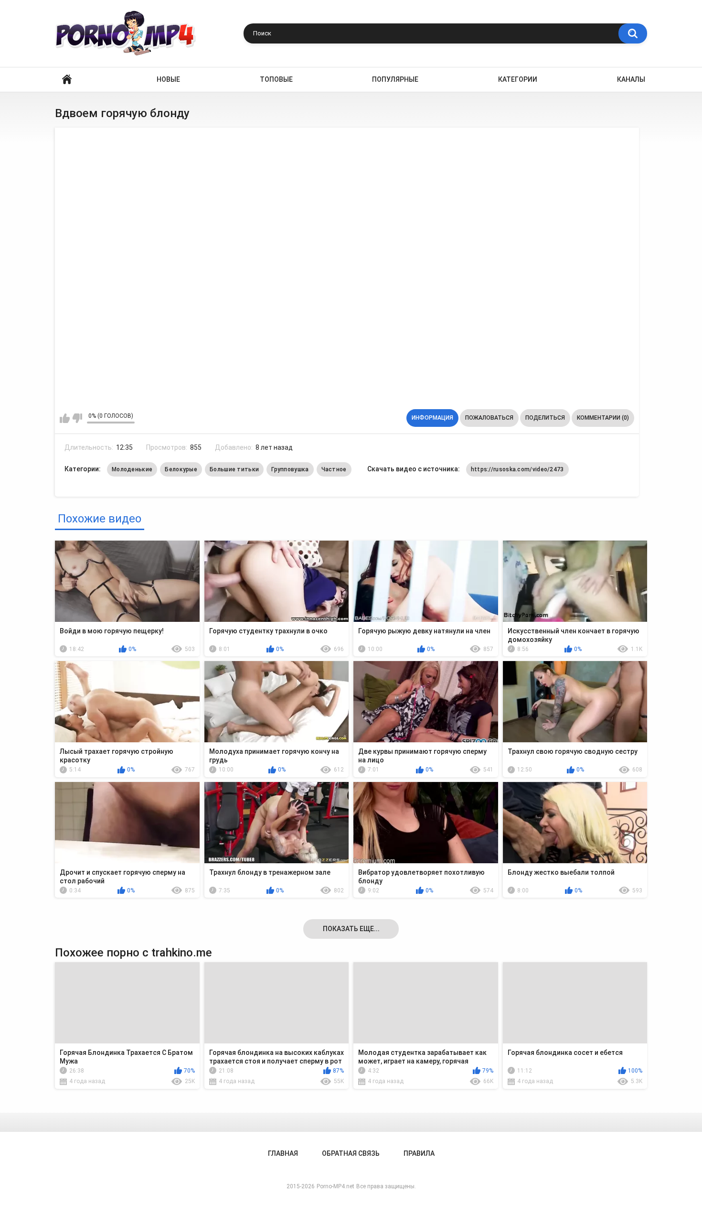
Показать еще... (351, 929)
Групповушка (289, 469)
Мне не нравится (77, 418)
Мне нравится (65, 418)
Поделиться (545, 417)
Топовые (276, 79)
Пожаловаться (489, 417)
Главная (67, 79)
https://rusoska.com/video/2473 (517, 469)
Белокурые (181, 469)
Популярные (395, 79)
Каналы (631, 79)
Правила (419, 1153)
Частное (334, 469)
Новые (168, 79)
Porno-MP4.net (335, 1186)
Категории (517, 79)
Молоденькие (132, 469)
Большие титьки (234, 469)
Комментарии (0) (603, 417)
